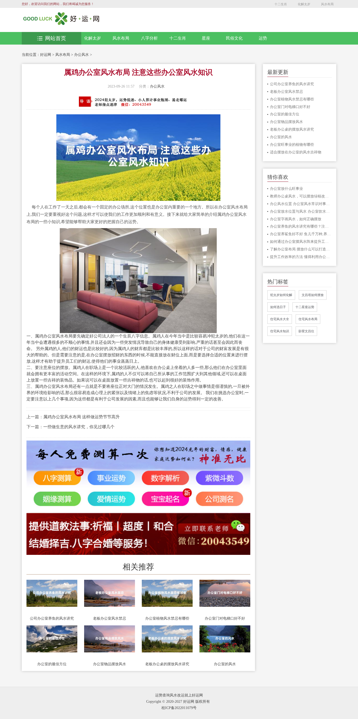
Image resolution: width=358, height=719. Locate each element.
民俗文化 (234, 38)
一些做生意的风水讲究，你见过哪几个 (79, 427)
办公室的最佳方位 (52, 664)
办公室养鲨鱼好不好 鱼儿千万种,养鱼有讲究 (301, 234)
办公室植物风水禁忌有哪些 (167, 618)
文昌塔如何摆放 (313, 295)
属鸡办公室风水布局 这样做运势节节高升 (81, 417)
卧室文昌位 (306, 331)
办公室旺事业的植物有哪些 (292, 145)
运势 (263, 38)
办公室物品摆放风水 (109, 664)
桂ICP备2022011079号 (179, 708)
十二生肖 (280, 4)
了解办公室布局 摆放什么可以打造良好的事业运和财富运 (301, 249)
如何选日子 (278, 307)
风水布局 (327, 4)
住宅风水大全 (279, 319)
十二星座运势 (304, 307)
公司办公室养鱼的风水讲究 (52, 618)
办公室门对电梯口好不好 (225, 618)
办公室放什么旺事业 (286, 189)
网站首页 (55, 38)
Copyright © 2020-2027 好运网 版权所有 (178, 702)
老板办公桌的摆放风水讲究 (167, 664)
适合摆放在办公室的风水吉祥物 (295, 152)
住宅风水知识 (279, 331)
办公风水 (81, 55)
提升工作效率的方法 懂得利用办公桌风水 (301, 257)
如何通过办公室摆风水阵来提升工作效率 (301, 242)
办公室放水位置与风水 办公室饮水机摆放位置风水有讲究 (301, 211)
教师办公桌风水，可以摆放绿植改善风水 (301, 196)
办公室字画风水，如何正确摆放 (295, 219)
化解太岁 (304, 4)
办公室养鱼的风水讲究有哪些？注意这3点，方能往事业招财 (301, 226)
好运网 (45, 55)
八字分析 (149, 38)
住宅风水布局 (308, 319)
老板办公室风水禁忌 (109, 618)
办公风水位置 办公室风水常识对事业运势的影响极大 (301, 204)
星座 (206, 38)
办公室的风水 (225, 664)
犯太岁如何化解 (281, 295)
